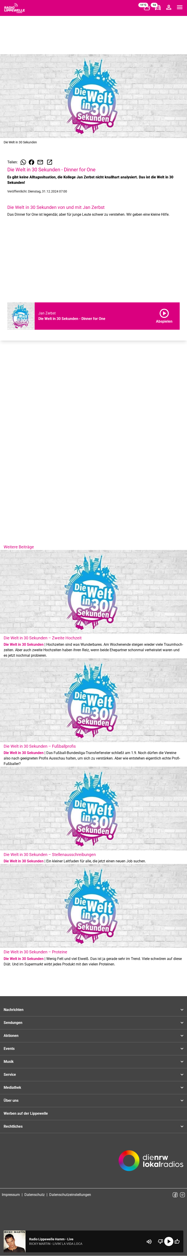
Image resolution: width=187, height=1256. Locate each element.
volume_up (149, 1241)
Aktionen (11, 1035)
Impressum (11, 1195)
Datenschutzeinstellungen (70, 1195)
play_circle (168, 1241)
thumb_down (160, 1241)
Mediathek (12, 1087)
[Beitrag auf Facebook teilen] (31, 162)
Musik (9, 1061)
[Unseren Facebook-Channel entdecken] (175, 1195)
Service (10, 1074)
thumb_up (177, 1241)
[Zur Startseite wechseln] (15, 8)
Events (9, 1048)
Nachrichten (13, 1010)
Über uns (11, 1100)
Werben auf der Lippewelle (26, 1113)
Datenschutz (34, 1195)
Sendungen (13, 1022)
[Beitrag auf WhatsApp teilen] (23, 162)
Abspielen (164, 315)
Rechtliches (13, 1126)
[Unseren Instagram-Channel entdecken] (182, 1195)
